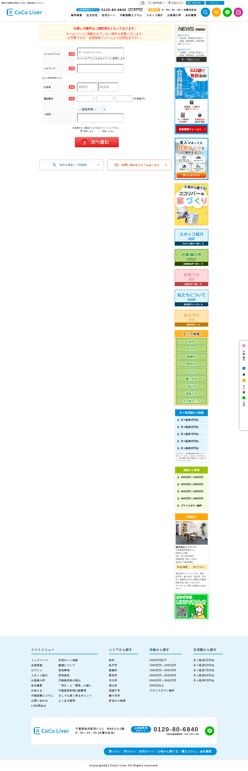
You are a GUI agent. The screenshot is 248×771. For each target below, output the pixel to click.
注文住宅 (92, 15)
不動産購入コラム (131, 15)
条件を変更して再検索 (73, 164)
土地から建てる (167, 751)
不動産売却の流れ (70, 680)
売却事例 (64, 670)
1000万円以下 (158, 660)
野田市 (191, 364)
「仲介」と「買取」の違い (75, 685)
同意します (88, 131)
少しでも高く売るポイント (75, 695)
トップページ (39, 660)
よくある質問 (67, 700)
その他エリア (191, 401)
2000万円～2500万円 (192, 491)
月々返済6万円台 (190, 427)
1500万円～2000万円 (192, 484)
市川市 (191, 371)
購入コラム (189, 751)
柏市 (191, 341)
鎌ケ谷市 (191, 379)
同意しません (108, 131)
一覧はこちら (193, 59)
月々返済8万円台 (190, 441)
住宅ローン (109, 15)
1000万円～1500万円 (192, 477)
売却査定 (64, 675)
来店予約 (244, 371)
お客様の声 (174, 15)
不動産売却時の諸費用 (72, 690)
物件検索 (76, 15)
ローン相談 (244, 386)
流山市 (191, 386)
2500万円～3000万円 (192, 498)
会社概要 (191, 15)
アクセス (200, 567)
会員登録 (36, 665)
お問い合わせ (244, 354)
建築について (67, 665)
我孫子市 (191, 393)
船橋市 (191, 356)
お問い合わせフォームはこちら (140, 164)
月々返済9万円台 (190, 448)
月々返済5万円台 (190, 419)
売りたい (130, 751)
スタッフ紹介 (154, 15)
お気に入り (177, 3)
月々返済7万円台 (190, 434)
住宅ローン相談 (68, 660)
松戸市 (191, 349)
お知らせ (36, 690)
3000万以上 (156, 685)
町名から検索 (117, 700)
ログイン (36, 670)
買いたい (115, 751)
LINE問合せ (38, 705)
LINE (244, 404)
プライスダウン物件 (191, 505)
